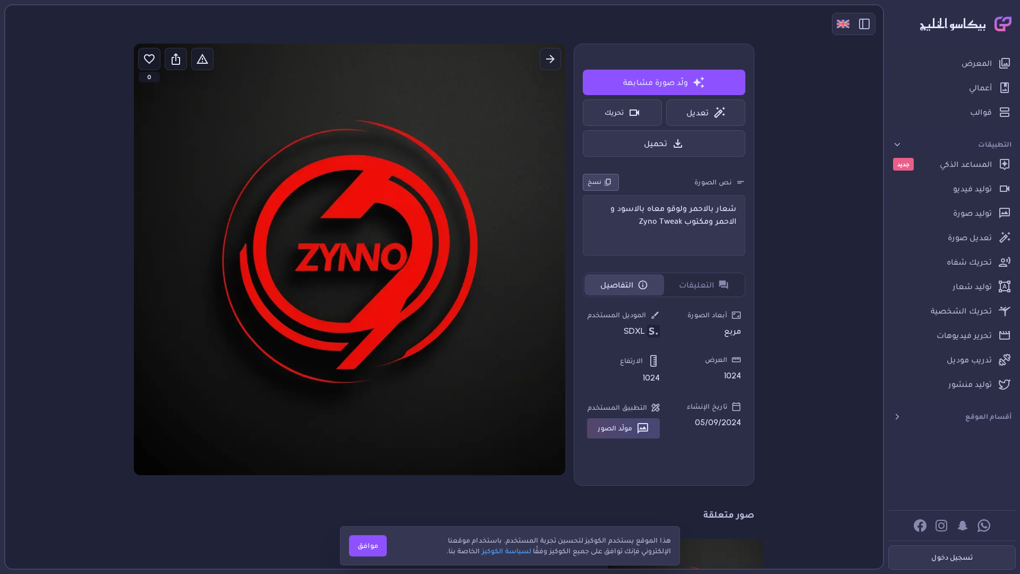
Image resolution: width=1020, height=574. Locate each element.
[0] (149, 59)
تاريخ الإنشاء (707, 406)
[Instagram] (941, 525)
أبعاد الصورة (707, 315)
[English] (843, 24)
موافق (368, 546)
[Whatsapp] (984, 525)
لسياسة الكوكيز (506, 551)
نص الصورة (713, 182)
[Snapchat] (962, 525)
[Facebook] (920, 525)
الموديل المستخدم (617, 315)
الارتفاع (631, 361)
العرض (716, 359)
